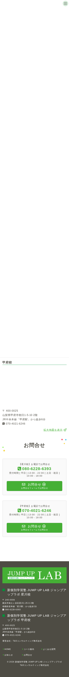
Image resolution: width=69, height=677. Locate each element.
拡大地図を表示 (53, 430)
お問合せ (28, 655)
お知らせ (8, 655)
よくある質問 (49, 649)
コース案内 (29, 649)
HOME (7, 649)
